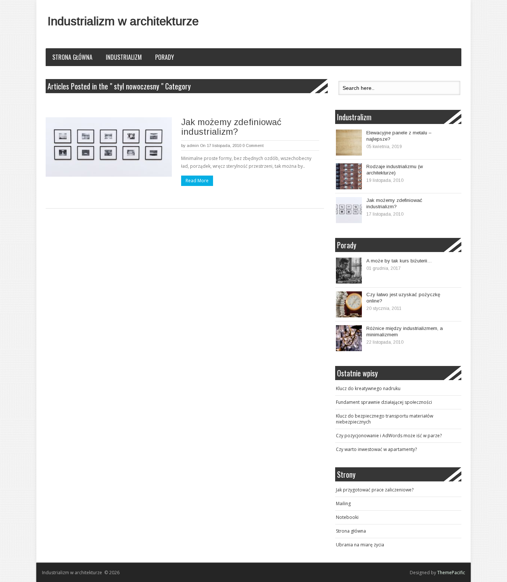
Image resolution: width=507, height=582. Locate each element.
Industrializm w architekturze (123, 21)
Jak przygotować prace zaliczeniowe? (374, 490)
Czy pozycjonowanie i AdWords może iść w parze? (389, 435)
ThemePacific (451, 572)
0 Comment (253, 145)
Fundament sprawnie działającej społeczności (384, 402)
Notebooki (347, 517)
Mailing (343, 503)
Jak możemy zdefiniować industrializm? (231, 127)
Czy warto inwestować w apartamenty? (376, 449)
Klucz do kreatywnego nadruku (368, 388)
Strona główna (72, 57)
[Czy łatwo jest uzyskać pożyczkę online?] (349, 304)
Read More (197, 180)
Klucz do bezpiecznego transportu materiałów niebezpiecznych (384, 419)
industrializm (124, 57)
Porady (164, 57)
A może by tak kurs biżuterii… (399, 261)
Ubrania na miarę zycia (360, 545)
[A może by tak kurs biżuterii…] (349, 271)
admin (193, 145)
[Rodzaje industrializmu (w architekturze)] (349, 176)
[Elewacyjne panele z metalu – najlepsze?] (349, 143)
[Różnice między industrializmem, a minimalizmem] (349, 338)
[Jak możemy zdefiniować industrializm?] (109, 147)
